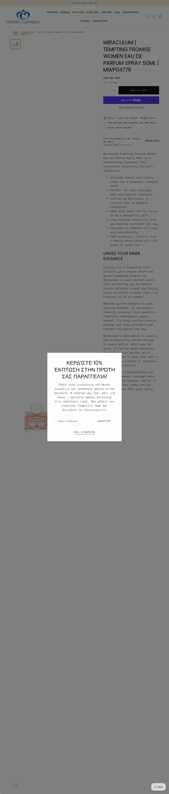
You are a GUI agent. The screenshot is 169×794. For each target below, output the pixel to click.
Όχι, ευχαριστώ (84, 432)
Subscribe (104, 420)
